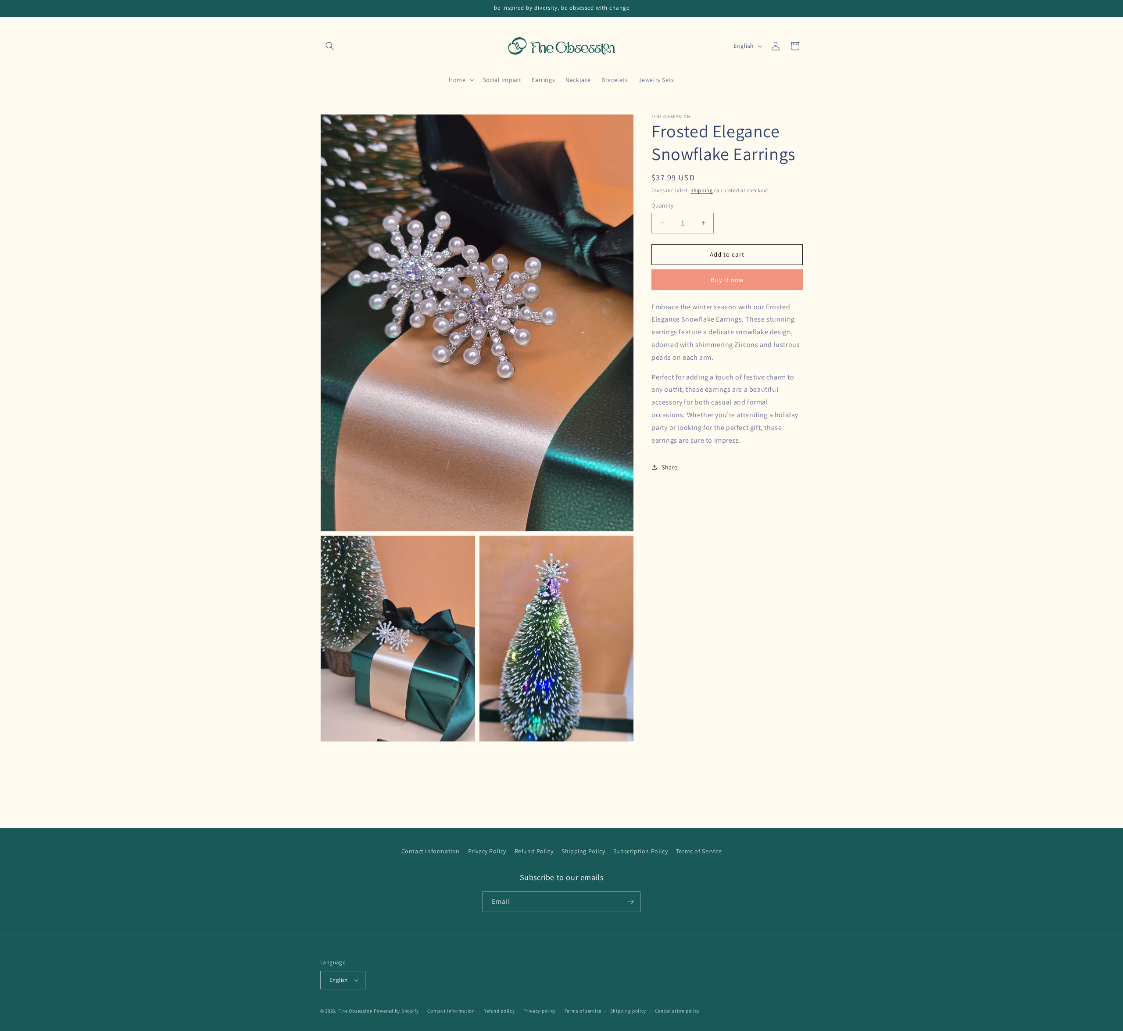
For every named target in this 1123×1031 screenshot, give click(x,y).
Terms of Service (699, 851)
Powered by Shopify (396, 1011)
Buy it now (727, 280)
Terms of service (583, 1011)
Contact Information (430, 851)
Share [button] (670, 467)
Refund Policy (534, 851)
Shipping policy (628, 1011)
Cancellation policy (677, 1011)
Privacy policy (539, 1011)
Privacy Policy (487, 851)
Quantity (662, 205)
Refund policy (499, 1011)
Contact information (451, 1011)
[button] (330, 46)
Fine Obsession (355, 1011)
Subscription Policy (640, 851)
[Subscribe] (630, 901)
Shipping (701, 190)
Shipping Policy (583, 851)
